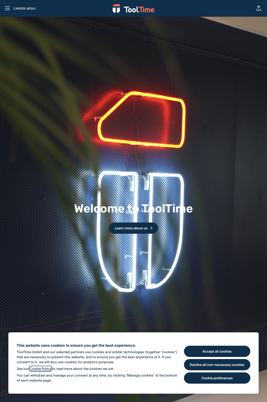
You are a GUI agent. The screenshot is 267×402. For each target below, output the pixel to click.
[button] (258, 8)
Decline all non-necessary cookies (217, 365)
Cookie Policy (40, 369)
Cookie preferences (217, 378)
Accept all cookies (217, 351)
